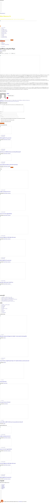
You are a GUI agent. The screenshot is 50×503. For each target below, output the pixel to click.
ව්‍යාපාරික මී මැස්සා (4, 36)
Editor (1, 50)
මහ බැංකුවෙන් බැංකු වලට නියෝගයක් (5, 402)
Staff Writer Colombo (7, 139)
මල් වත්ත (3, 34)
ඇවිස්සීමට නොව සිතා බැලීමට (6, 304)
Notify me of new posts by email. (6, 121)
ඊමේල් (1, 115)
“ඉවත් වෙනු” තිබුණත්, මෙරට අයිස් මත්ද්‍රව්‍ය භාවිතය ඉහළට (8, 237)
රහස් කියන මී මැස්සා (4, 31)
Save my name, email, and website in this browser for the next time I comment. (13, 118)
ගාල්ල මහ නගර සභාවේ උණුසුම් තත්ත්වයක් (6, 213)
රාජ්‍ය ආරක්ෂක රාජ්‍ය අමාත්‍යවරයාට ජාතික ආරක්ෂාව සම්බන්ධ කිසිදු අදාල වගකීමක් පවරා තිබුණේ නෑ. (15, 100)
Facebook (3, 484)
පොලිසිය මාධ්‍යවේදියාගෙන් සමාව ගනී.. (5, 191)
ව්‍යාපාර (3, 309)
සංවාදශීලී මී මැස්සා (4, 29)
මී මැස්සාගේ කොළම (4, 30)
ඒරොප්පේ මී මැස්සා (4, 37)
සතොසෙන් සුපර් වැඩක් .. (3, 381)
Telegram (3, 486)
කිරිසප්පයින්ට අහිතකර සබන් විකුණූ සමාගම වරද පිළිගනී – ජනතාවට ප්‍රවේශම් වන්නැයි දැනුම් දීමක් (13, 336)
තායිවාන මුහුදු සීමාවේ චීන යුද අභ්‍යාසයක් (5, 260)
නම (1, 113)
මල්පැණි (3, 35)
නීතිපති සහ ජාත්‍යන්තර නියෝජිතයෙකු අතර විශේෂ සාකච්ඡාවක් (9, 101)
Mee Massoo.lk (5, 16)
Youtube (3, 485)
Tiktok (2, 488)
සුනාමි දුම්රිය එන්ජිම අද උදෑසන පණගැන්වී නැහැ (6, 282)
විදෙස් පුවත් (3, 46)
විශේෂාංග (3, 311)
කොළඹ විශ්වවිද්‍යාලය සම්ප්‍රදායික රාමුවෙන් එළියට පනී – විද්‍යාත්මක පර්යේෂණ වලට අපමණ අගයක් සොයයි (14, 360)
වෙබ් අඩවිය (1, 116)
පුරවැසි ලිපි (3, 306)
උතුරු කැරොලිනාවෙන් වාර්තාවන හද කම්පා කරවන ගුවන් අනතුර (9, 164)
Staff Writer (5, 383)
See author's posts (11, 95)
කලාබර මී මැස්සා (4, 32)
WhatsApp (3, 487)
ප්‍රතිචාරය (1, 111)
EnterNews (20, 501)
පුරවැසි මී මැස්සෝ (4, 33)
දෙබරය (3, 28)
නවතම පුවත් (3, 27)
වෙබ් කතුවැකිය (4, 312)
